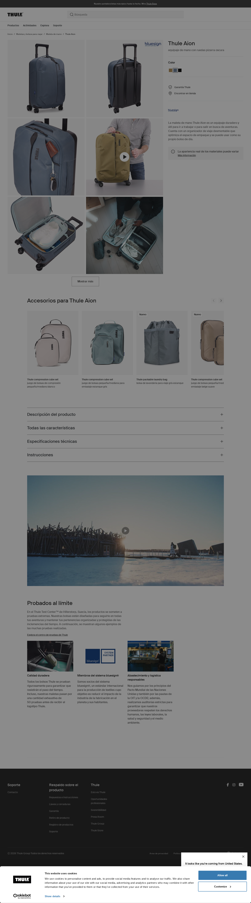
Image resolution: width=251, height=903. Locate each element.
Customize (220, 886)
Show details (52, 896)
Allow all (222, 875)
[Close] (243, 857)
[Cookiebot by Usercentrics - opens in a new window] (22, 896)
